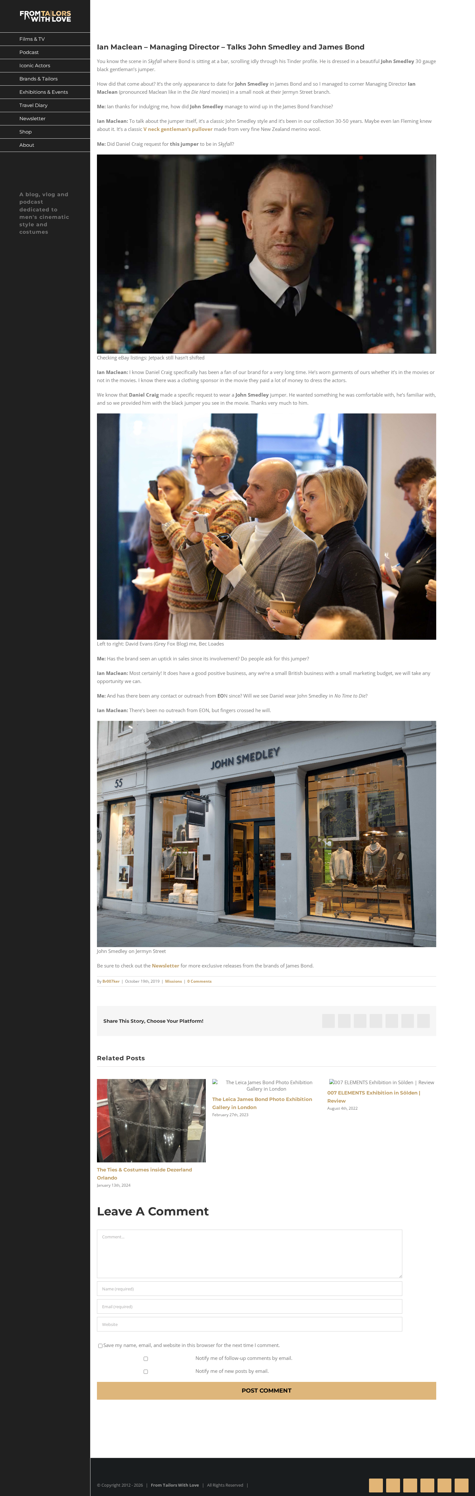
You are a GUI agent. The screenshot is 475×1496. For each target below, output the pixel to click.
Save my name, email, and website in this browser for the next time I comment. (191, 1345)
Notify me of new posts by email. (232, 1371)
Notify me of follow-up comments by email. (243, 1358)
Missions (173, 981)
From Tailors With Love (175, 1485)
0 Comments (199, 981)
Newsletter (165, 965)
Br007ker (111, 981)
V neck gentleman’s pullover (178, 129)
